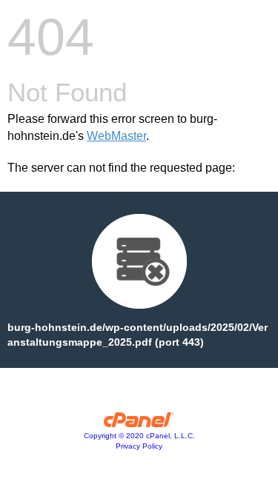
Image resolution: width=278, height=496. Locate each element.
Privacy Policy (139, 446)
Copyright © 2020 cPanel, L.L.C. (139, 436)
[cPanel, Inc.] (139, 423)
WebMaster (116, 136)
